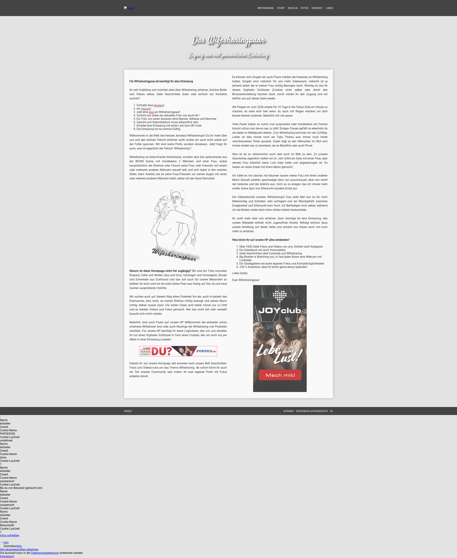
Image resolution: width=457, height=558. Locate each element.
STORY (281, 8)
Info (6, 542)
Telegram (145, 109)
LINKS (329, 8)
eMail (151, 112)
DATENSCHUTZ (319, 411)
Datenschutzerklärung (45, 553)
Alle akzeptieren (10, 549)
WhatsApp (159, 105)
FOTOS (304, 8)
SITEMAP (288, 411)
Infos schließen (9, 535)
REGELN (292, 8)
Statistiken (10, 546)
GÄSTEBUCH (303, 411)
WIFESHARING (265, 8)
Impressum (7, 556)
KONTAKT (317, 8)
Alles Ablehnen (29, 549)
